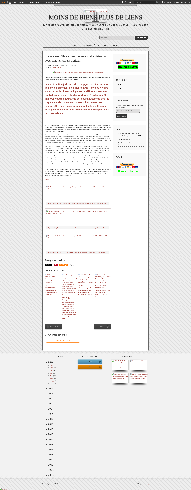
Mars (51, 378)
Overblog (146, 484)
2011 (50, 459)
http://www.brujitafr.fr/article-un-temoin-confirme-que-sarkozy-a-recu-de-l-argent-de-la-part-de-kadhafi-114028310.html (78, 203)
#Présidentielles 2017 (59, 67)
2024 (50, 393)
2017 (50, 429)
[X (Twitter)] (126, 2)
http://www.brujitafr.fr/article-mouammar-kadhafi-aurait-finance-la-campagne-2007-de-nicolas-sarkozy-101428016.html (78, 252)
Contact (115, 45)
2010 (50, 464)
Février (52, 381)
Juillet (52, 368)
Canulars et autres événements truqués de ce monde (129, 144)
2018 (50, 424)
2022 (50, 403)
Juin (51, 370)
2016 (50, 434)
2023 (50, 398)
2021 (50, 408)
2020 (51, 414)
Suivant (100, 326)
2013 (50, 449)
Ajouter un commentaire (63, 340)
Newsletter (103, 45)
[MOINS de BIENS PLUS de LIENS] (95, 10)
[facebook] (122, 2)
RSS (119, 88)
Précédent (55, 326)
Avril (51, 376)
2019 (50, 419)
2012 (50, 454)
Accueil (75, 45)
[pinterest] (130, 2)
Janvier (52, 384)
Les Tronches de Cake (124, 139)
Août (51, 365)
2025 (50, 388)
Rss (90, 367)
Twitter (120, 85)
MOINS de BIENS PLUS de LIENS (95, 17)
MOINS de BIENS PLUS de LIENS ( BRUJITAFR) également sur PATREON (129, 135)
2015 (50, 439)
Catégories (86, 45)
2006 (51, 470)
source (47, 179)
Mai (51, 373)
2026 (50, 362)
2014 (50, 444)
